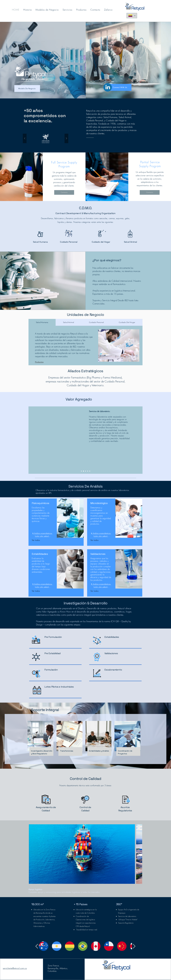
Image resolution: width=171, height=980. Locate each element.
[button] (45, 138)
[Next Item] (138, 854)
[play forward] (134, 946)
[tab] (42, 322)
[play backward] (36, 946)
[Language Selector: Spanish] (132, 15)
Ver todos (36, 540)
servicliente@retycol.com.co (15, 968)
